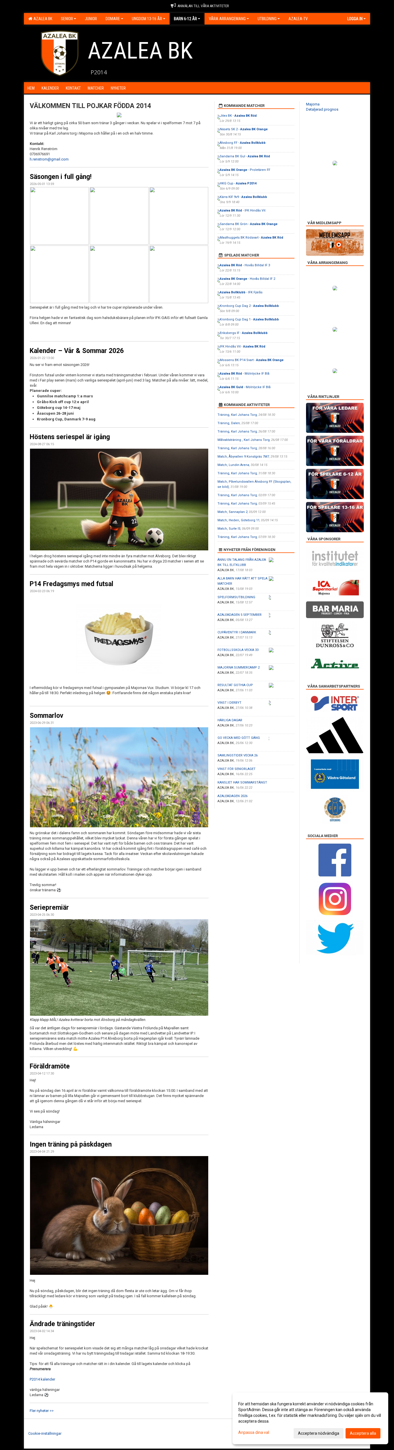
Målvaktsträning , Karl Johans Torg (243, 440)
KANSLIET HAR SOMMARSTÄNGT (242, 782)
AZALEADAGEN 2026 (232, 796)
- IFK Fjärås (241, 292)
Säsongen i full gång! (60, 177)
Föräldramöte (50, 1066)
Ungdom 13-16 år (147, 18)
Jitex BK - (238, 116)
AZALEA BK (42, 18)
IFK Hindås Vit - (242, 346)
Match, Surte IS (229, 528)
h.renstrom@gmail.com (49, 159)
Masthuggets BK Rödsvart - (251, 237)
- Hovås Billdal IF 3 (245, 265)
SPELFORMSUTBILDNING (236, 597)
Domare (113, 18)
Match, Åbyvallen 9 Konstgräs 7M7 (243, 456)
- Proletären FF (245, 170)
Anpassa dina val (253, 1432)
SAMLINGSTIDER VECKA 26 (237, 755)
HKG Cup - (238, 183)
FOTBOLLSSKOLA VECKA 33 (237, 650)
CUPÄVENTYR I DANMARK (236, 632)
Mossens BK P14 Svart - (252, 360)
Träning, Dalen (228, 423)
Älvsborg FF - (243, 143)
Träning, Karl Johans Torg (237, 415)
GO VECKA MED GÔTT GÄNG (238, 738)
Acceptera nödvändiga (318, 1433)
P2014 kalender (43, 1379)
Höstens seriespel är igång (70, 437)
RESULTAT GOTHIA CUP (235, 685)
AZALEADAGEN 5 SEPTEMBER (239, 615)
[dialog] (310, 1418)
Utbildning (267, 18)
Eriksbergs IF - (244, 333)
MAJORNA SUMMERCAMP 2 (238, 667)
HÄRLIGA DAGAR (229, 720)
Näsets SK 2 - (244, 129)
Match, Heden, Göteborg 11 (238, 520)
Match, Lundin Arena (233, 465)
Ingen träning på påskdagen (71, 1144)
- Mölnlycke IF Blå (244, 373)
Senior (67, 18)
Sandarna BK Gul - (245, 156)
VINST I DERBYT (229, 703)
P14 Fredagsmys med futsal (71, 584)
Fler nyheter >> (42, 1411)
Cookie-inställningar (44, 1433)
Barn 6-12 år (185, 18)
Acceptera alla (363, 1433)
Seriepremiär (49, 907)
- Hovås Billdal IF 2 (247, 279)
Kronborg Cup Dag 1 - (249, 319)
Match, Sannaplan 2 (232, 512)
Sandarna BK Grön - (248, 224)
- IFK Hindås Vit (242, 210)
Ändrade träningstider (62, 1324)
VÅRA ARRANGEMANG (227, 18)
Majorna (313, 104)
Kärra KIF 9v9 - (243, 197)
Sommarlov (46, 716)
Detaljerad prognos (322, 109)
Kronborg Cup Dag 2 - (249, 306)
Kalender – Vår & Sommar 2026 (77, 351)
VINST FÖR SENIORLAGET (236, 769)
